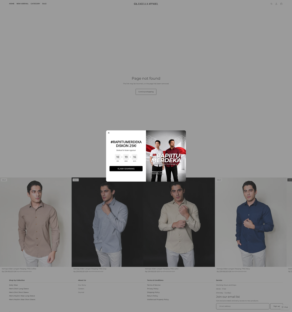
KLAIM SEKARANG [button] (126, 168)
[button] (109, 133)
